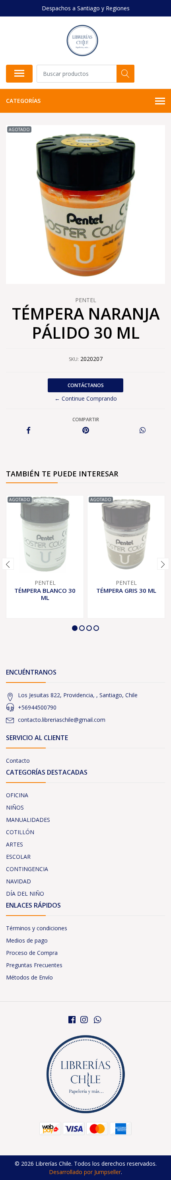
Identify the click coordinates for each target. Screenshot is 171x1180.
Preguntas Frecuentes (34, 965)
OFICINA (17, 795)
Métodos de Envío (29, 977)
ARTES (14, 844)
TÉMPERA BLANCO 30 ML (45, 594)
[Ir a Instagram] (83, 1019)
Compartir (85, 419)
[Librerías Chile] (82, 40)
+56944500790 (37, 707)
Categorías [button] (23, 100)
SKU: (74, 359)
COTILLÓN (20, 832)
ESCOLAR (18, 856)
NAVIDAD (18, 881)
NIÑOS (15, 807)
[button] (74, 628)
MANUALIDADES (28, 819)
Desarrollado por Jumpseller (85, 1172)
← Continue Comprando (85, 398)
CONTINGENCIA (27, 869)
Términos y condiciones (36, 928)
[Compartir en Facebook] (28, 430)
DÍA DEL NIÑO (25, 893)
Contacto (18, 760)
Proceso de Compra (32, 952)
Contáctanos (86, 385)
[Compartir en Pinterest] (85, 430)
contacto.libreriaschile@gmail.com (61, 719)
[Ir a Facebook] (72, 1019)
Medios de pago (27, 940)
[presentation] (8, 564)
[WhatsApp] (97, 1019)
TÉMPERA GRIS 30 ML (126, 590)
